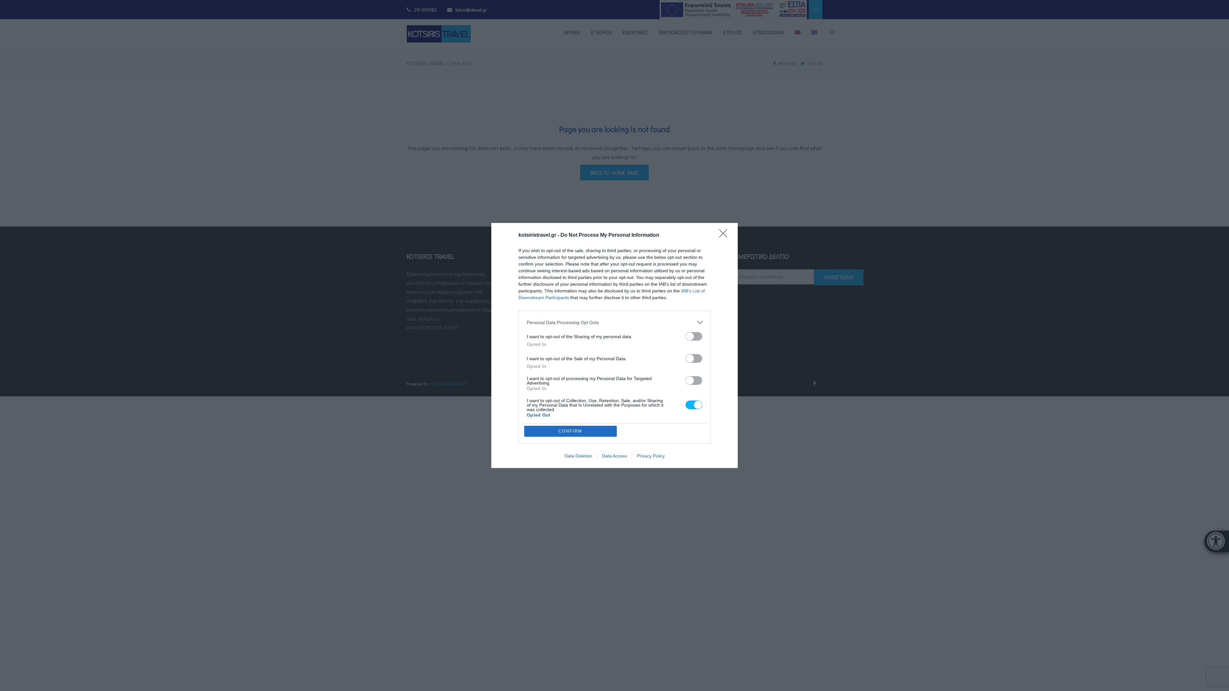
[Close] (725, 235)
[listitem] (614, 322)
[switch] (694, 336)
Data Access (614, 455)
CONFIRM (570, 431)
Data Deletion (578, 455)
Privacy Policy (651, 455)
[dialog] (614, 345)
